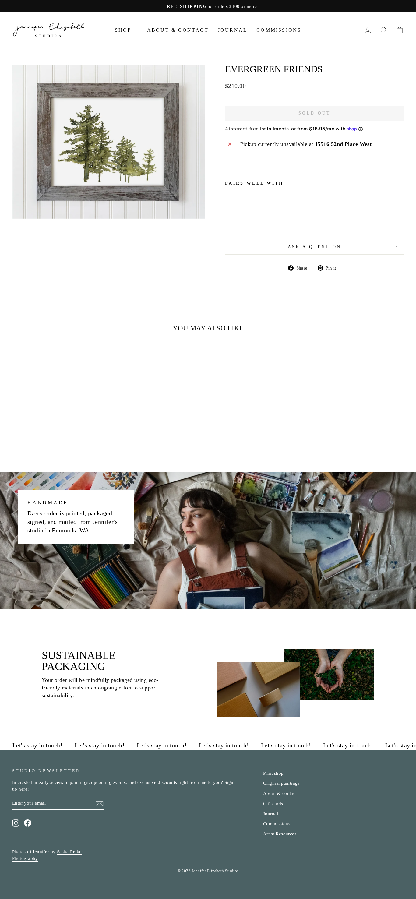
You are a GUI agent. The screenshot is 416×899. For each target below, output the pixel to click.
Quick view (58, 414)
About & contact (280, 793)
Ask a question (314, 246)
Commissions (278, 30)
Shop (124, 30)
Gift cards (273, 803)
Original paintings (281, 783)
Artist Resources (279, 833)
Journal (232, 30)
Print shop (273, 773)
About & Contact (178, 30)
